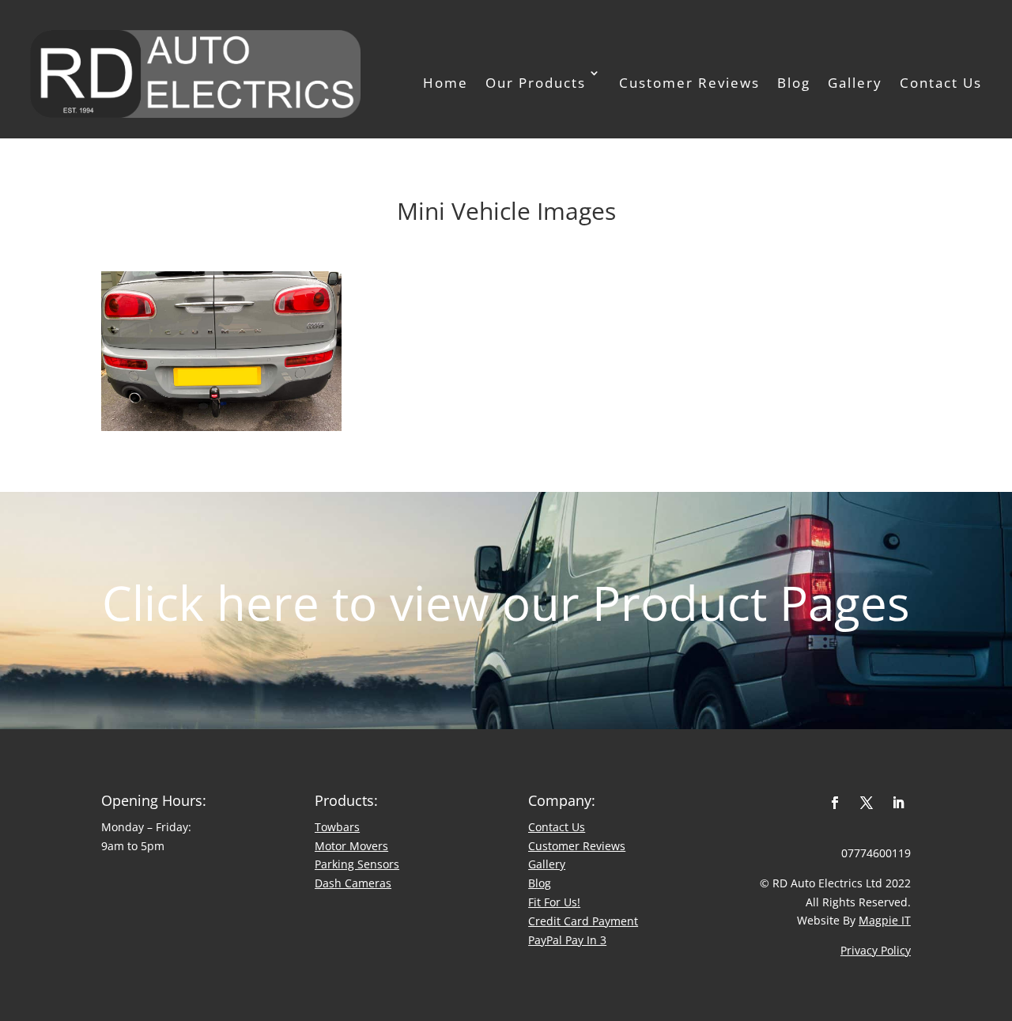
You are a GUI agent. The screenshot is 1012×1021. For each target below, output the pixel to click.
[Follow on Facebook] (835, 802)
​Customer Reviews (576, 845)
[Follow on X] (866, 802)
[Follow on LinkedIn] (898, 802)
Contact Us (941, 83)
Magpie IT (885, 920)
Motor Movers (351, 845)
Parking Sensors (357, 864)
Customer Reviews (689, 83)
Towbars (337, 826)
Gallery (855, 83)
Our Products (535, 83)
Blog (793, 83)
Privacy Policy (875, 950)
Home (445, 83)
